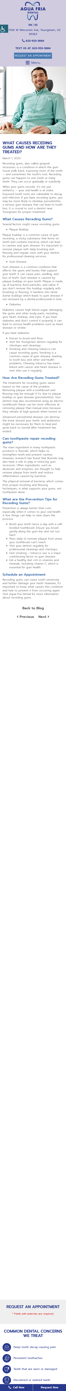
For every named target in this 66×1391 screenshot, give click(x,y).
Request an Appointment (33, 56)
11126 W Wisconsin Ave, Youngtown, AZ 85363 (34, 32)
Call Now (18, 1387)
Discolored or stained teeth (32, 1380)
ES (36, 25)
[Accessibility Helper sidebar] (4, 29)
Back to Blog (33, 608)
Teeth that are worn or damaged (35, 1369)
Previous (26, 616)
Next (43, 616)
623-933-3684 (34, 41)
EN (30, 25)
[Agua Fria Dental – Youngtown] (33, 11)
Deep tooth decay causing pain (35, 1347)
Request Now (49, 1387)
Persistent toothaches (28, 1358)
